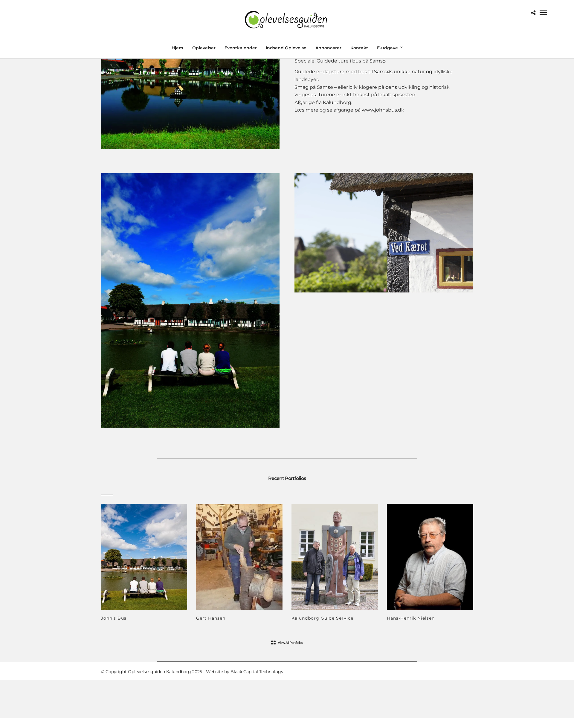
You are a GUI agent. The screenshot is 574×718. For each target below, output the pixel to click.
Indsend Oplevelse (286, 48)
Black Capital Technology (256, 671)
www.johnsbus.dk (383, 110)
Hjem (177, 48)
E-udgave (387, 48)
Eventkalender (241, 48)
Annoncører (328, 48)
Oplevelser (204, 48)
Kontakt (359, 48)
